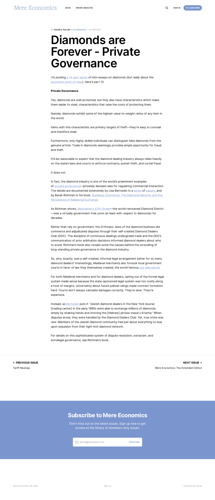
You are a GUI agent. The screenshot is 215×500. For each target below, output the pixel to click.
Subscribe (194, 8)
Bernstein (72, 304)
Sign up (107, 486)
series (137, 190)
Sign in (176, 8)
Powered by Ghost (193, 486)
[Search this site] (166, 8)
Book (68, 8)
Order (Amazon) (84, 8)
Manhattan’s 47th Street (94, 208)
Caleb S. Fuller (62, 29)
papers (150, 190)
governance (79, 29)
